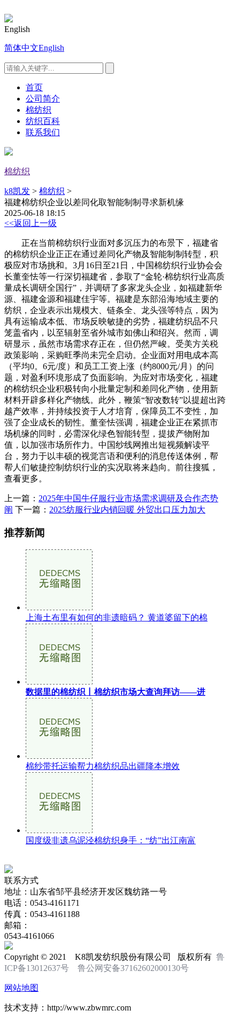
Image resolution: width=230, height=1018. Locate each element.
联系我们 (43, 132)
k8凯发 (17, 191)
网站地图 (21, 987)
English (51, 47)
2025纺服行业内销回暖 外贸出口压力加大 (127, 509)
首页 (34, 87)
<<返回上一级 (30, 223)
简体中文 (21, 47)
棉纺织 (38, 109)
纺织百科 (43, 121)
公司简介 (43, 98)
